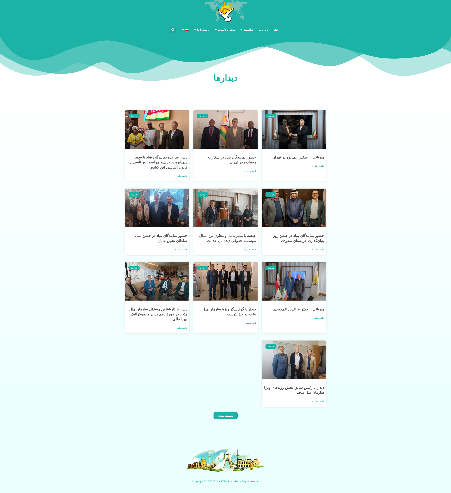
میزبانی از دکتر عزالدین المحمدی (298, 309)
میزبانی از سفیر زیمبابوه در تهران (298, 157)
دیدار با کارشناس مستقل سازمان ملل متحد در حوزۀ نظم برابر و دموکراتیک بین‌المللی (158, 314)
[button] (173, 30)
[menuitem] (185, 29)
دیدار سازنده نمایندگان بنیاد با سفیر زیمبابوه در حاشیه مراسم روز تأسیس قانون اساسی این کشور (158, 162)
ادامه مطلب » (318, 166)
